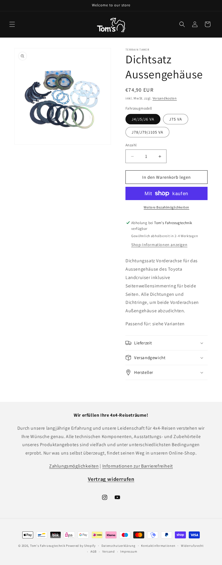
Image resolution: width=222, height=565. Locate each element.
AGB (93, 551)
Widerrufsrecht (192, 546)
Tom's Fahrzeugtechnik (47, 546)
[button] (12, 24)
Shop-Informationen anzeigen (159, 244)
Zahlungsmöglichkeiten (74, 466)
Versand (108, 551)
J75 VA (175, 119)
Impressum (128, 551)
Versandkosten (165, 98)
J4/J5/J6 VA (143, 119)
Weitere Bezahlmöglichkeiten (166, 207)
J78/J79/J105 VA (147, 132)
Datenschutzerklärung (118, 546)
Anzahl (130, 145)
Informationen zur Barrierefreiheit (137, 466)
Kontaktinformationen (158, 546)
